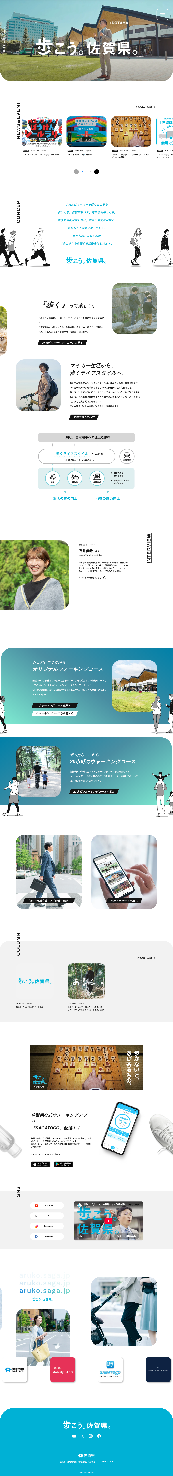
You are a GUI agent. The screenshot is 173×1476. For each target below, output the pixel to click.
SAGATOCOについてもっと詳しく (46, 1154)
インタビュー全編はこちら (90, 578)
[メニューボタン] (162, 14)
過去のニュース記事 (144, 107)
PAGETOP (165, 1465)
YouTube (49, 1206)
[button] (82, 171)
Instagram (48, 1226)
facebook (48, 1236)
